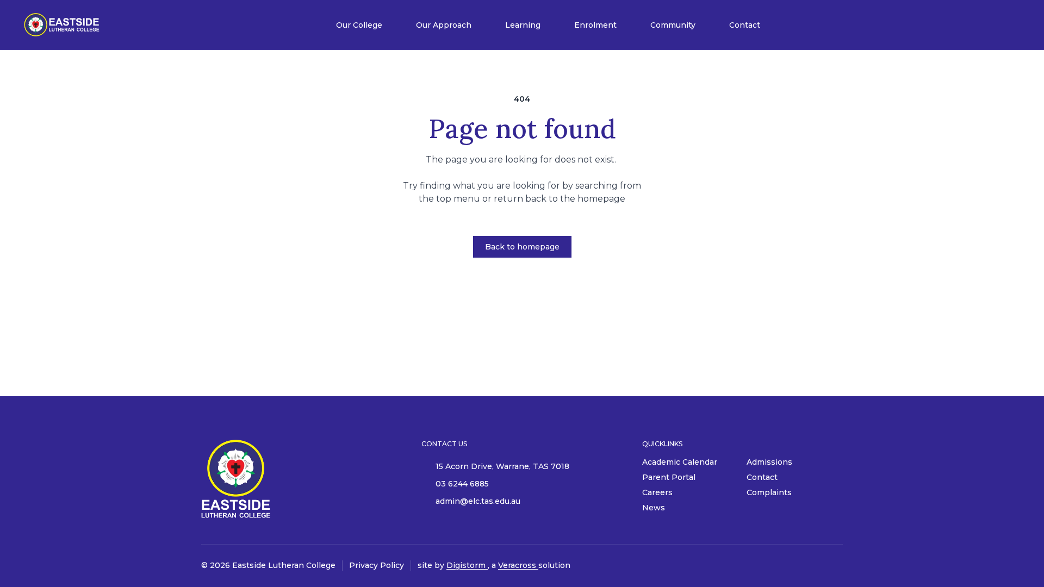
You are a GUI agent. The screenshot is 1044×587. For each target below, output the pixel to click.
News (653, 508)
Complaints (769, 492)
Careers (657, 492)
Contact (762, 477)
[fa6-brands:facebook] (834, 566)
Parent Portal (668, 477)
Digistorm (467, 565)
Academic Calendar (679, 462)
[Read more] (834, 566)
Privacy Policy (376, 565)
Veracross (518, 565)
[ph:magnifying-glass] (1005, 25)
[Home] (62, 24)
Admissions (769, 462)
